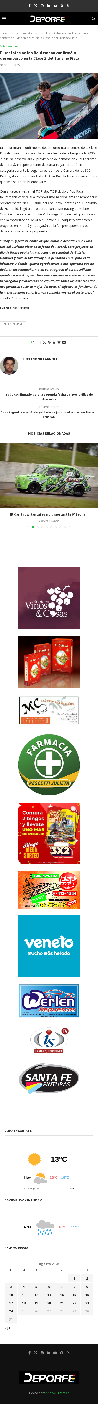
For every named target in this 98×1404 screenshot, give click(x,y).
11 (24, 1295)
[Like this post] (34, 342)
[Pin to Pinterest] (49, 342)
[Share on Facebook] (40, 342)
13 (49, 1295)
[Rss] (68, 5)
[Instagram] (42, 5)
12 (36, 1295)
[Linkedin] (48, 5)
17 (11, 1303)
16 (87, 1295)
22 (74, 1303)
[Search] (93, 18)
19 (36, 1303)
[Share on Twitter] (44, 342)
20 (49, 1303)
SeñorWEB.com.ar (56, 1393)
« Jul (7, 1328)
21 (62, 1303)
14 (62, 1295)
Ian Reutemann (13, 324)
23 (87, 1303)
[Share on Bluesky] (59, 342)
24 (11, 1311)
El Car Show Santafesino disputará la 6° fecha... (49, 514)
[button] (4, 485)
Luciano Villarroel (40, 359)
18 (24, 1303)
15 (74, 1295)
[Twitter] (35, 5)
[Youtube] (55, 5)
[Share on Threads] (54, 342)
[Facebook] (29, 5)
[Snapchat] (62, 5)
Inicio (3, 33)
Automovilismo (27, 33)
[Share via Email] (64, 342)
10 (11, 1295)
